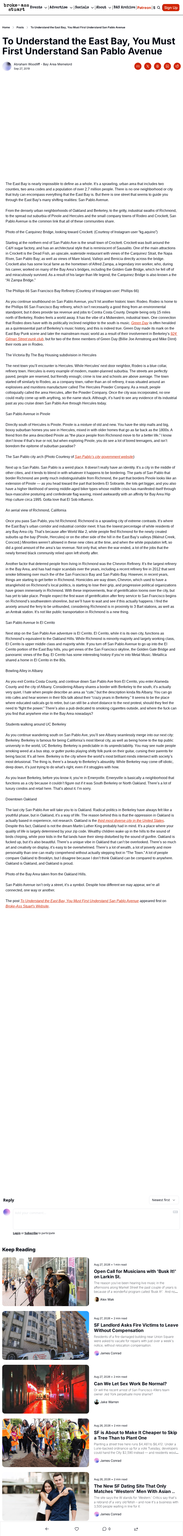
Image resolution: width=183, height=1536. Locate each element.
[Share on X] (147, 66)
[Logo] (16, 7)
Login (17, 1233)
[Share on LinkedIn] (167, 66)
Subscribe (31, 1233)
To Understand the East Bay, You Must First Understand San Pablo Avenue (79, 901)
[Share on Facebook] (137, 66)
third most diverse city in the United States (131, 821)
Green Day (139, 323)
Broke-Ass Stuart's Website (27, 906)
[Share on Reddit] (177, 66)
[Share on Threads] (157, 66)
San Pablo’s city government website (104, 457)
